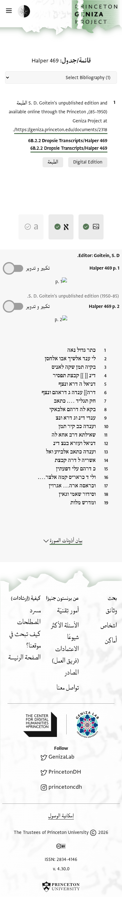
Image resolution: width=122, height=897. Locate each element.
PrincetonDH (64, 772)
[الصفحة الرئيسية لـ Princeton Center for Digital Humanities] (40, 724)
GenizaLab (61, 756)
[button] (97, 16)
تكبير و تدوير (38, 268)
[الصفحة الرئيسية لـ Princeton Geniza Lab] (82, 724)
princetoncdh (65, 787)
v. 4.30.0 (61, 869)
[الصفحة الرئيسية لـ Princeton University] (61, 886)
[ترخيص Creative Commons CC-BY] (61, 847)
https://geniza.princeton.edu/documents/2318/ (60, 130)
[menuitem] (111, 610)
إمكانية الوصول (61, 816)
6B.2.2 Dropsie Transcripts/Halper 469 (68, 148)
